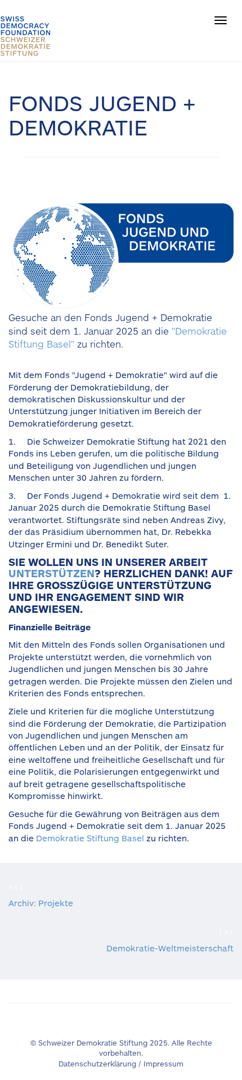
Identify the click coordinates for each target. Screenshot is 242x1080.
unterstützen (51, 573)
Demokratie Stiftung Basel (90, 838)
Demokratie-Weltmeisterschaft (170, 948)
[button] (220, 20)
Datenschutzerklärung (97, 1063)
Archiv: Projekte (40, 903)
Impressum (163, 1063)
